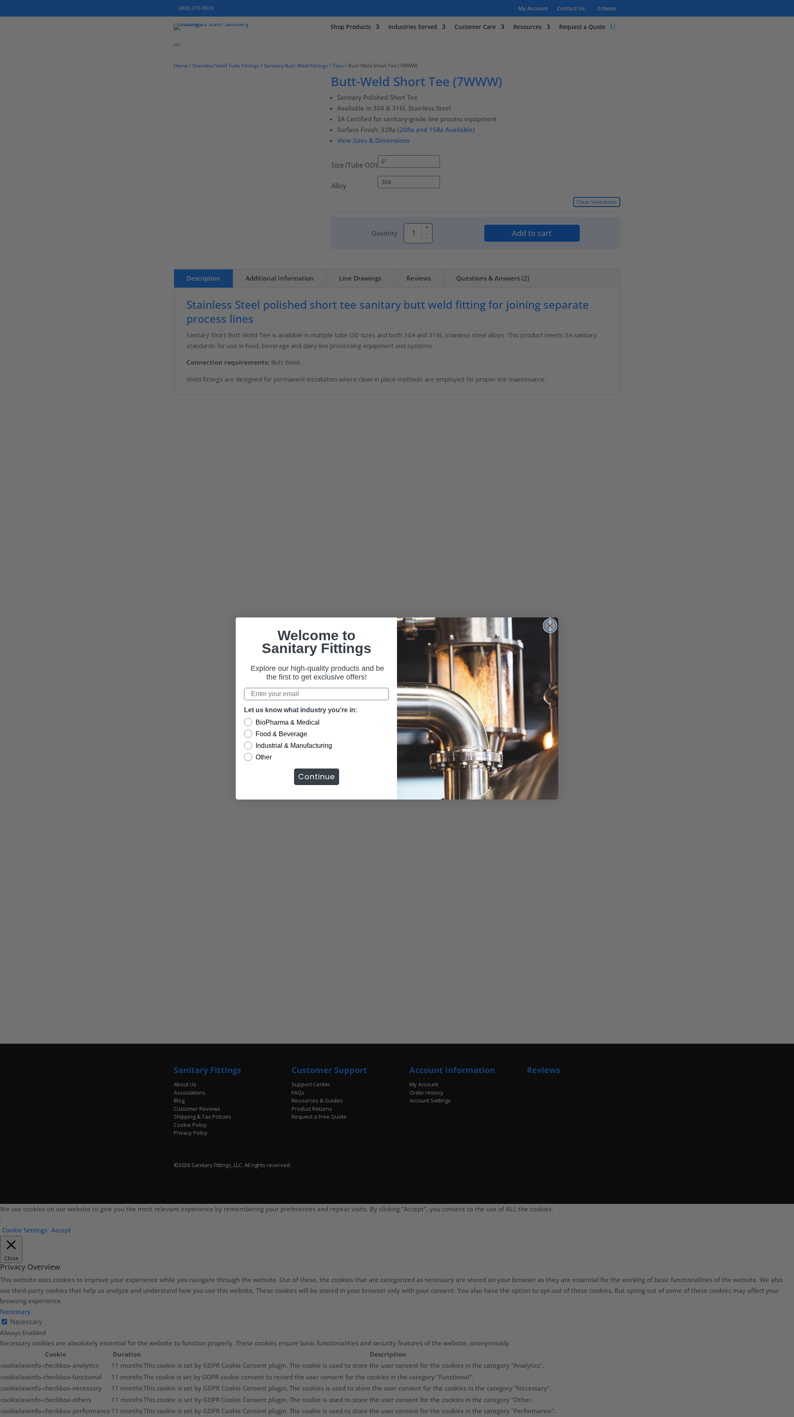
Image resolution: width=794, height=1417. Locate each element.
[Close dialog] (550, 626)
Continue (316, 776)
